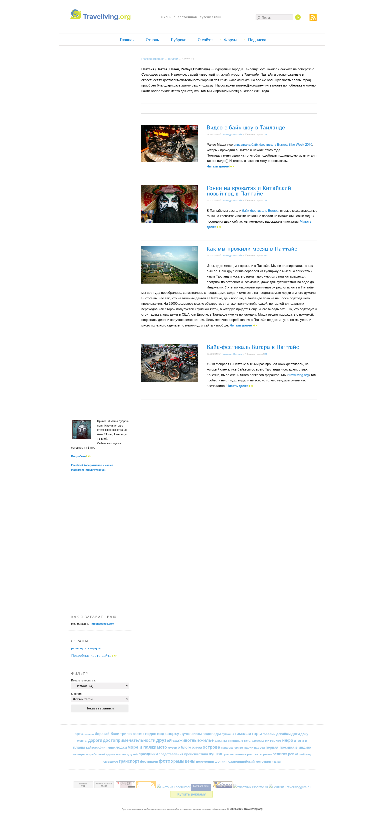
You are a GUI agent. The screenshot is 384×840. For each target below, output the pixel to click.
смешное (110, 761)
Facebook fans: (201, 786)
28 (265, 134)
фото (164, 760)
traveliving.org (298, 374)
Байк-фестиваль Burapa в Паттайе (253, 347)
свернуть (94, 648)
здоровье (258, 741)
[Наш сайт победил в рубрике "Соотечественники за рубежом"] (222, 786)
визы (197, 733)
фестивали (149, 761)
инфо (287, 740)
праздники (148, 753)
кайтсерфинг (96, 747)
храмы (177, 761)
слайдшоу (305, 754)
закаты (220, 740)
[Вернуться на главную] (101, 19)
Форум (230, 39)
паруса (259, 747)
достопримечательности (129, 740)
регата (267, 754)
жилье (207, 740)
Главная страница (152, 58)
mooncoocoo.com (103, 624)
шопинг (221, 761)
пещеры (79, 754)
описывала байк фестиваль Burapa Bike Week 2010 (273, 144)
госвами (269, 733)
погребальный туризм (100, 754)
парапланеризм (232, 747)
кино (111, 747)
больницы (87, 734)
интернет (273, 740)
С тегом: (76, 693)
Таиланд (173, 58)
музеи (172, 747)
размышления (235, 754)
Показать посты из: (83, 680)
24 (265, 353)
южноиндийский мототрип (249, 761)
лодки (121, 747)
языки (276, 761)
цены (190, 761)
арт (78, 733)
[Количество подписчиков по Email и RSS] (173, 786)
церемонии (205, 761)
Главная (127, 39)
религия (279, 753)
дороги (95, 740)
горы (257, 733)
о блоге (184, 747)
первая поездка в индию (288, 747)
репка (293, 753)
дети (295, 733)
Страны (153, 39)
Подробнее (78, 456)
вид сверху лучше (175, 733)
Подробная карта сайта (91, 655)
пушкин (216, 754)
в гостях (136, 733)
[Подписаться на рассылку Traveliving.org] (313, 19)
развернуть (78, 648)
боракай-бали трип (112, 733)
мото (162, 747)
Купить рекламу (191, 794)
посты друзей (127, 754)
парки (248, 747)
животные (190, 740)
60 (265, 255)
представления (171, 753)
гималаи (243, 733)
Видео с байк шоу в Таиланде (246, 127)
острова (211, 747)
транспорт (129, 761)
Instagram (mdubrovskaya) (88, 470)
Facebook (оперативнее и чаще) (92, 465)
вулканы (228, 734)
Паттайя (237, 134)
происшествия (196, 753)
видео (150, 733)
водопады (211, 733)
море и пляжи (142, 747)
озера (197, 747)
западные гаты (239, 740)
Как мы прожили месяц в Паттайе (252, 248)
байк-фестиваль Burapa (260, 210)
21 (265, 200)
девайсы (283, 733)
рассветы (254, 754)
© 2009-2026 (244, 809)
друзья (164, 740)
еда (175, 740)
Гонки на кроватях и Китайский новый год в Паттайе (249, 191)
